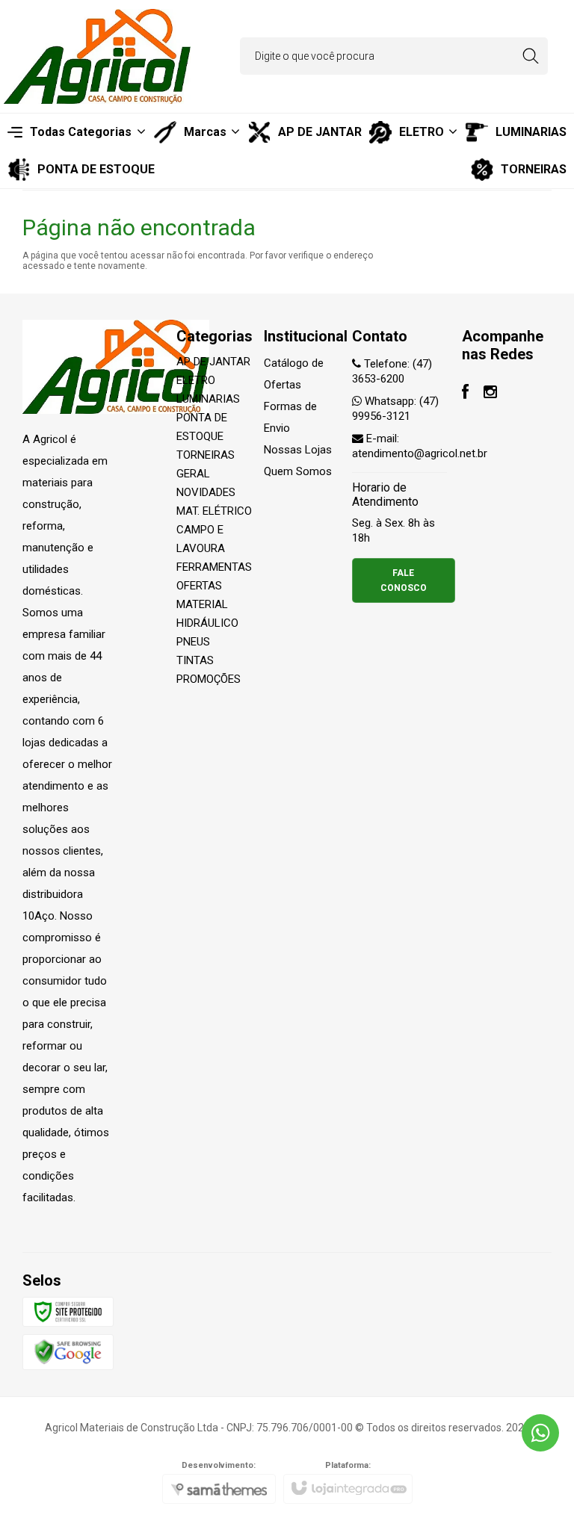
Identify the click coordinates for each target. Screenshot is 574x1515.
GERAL (193, 473)
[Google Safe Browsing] (68, 1351)
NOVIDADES (205, 492)
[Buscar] (530, 56)
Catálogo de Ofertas (294, 373)
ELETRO (195, 380)
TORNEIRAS (205, 455)
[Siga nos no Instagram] (490, 393)
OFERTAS (199, 585)
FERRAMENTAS (214, 567)
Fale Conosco (403, 580)
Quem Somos (298, 471)
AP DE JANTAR (213, 361)
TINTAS (195, 660)
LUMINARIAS (208, 399)
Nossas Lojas (298, 449)
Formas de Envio (290, 417)
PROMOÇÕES (208, 679)
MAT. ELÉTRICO (214, 511)
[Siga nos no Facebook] (465, 393)
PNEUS (193, 641)
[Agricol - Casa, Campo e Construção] (97, 56)
